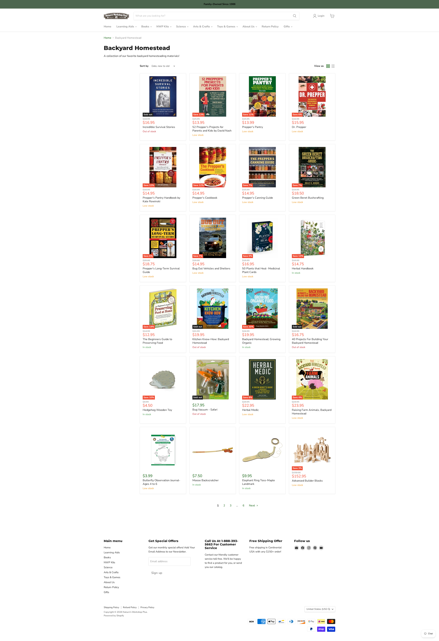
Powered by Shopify (114, 615)
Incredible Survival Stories (159, 127)
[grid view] (328, 66)
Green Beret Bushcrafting (308, 198)
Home (107, 26)
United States (318, 609)
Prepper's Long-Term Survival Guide (161, 270)
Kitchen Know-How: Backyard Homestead (210, 341)
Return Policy (270, 26)
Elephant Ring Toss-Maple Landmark (258, 482)
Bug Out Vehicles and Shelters (211, 268)
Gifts (287, 26)
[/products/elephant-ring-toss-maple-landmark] (262, 450)
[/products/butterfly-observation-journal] (163, 450)
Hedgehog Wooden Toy (157, 410)
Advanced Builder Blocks (307, 481)
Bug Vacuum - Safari (204, 410)
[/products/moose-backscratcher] (212, 450)
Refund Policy (130, 607)
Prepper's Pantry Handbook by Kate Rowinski (161, 199)
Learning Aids (125, 26)
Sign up (156, 573)
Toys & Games (226, 26)
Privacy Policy (147, 607)
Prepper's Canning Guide (257, 198)
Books (145, 26)
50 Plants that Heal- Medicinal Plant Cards (261, 270)
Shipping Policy (111, 607)
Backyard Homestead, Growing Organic (261, 341)
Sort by (144, 66)
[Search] (294, 16)
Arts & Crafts (202, 26)
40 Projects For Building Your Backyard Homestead (310, 341)
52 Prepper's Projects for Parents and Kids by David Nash (212, 129)
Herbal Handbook (302, 268)
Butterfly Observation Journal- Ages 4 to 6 (161, 482)
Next (252, 505)
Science (181, 26)
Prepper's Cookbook (204, 198)
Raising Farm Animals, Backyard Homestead (311, 411)
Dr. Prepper (299, 127)
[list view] (332, 66)
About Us (248, 26)
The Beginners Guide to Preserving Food (157, 341)
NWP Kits (163, 26)
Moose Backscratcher (205, 480)
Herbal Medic (250, 410)
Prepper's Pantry (252, 127)
